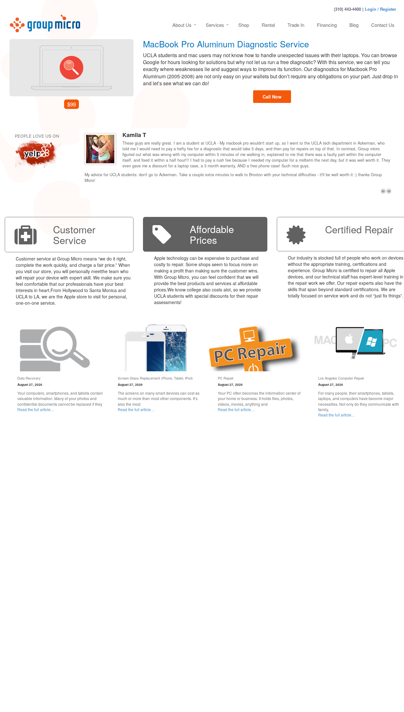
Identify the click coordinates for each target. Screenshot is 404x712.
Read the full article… (35, 410)
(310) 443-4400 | (349, 9)
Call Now (272, 96)
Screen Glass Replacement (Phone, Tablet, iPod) (155, 378)
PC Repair (226, 378)
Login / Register (380, 9)
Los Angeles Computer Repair (341, 378)
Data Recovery (29, 378)
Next (388, 191)
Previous (383, 191)
